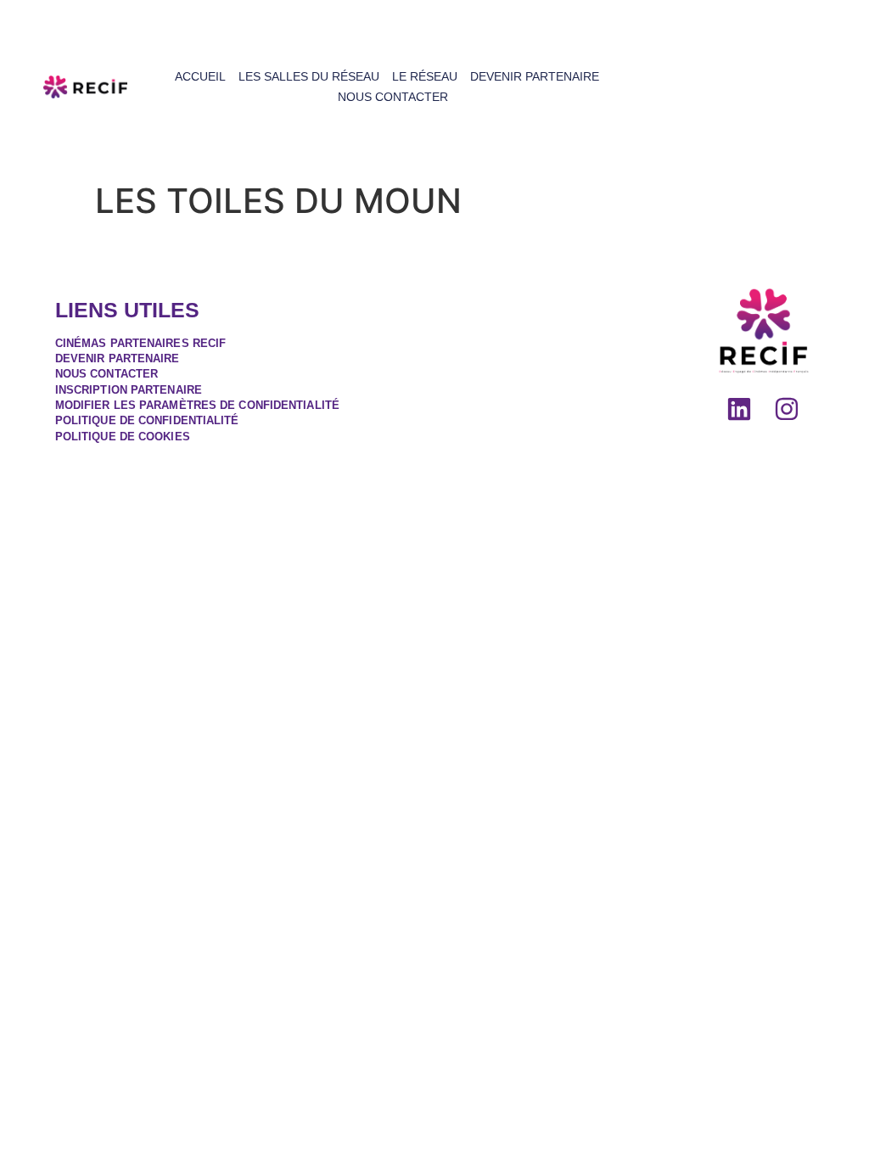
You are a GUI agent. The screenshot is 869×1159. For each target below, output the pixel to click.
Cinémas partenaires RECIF (141, 343)
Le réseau (424, 76)
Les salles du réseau (308, 76)
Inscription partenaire (128, 390)
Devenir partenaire (534, 76)
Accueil (200, 76)
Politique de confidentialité (147, 420)
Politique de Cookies (122, 436)
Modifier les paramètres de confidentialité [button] (197, 405)
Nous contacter (393, 97)
